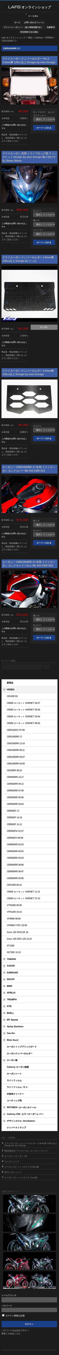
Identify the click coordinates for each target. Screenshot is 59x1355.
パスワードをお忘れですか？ (15, 1330)
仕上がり (37, 210)
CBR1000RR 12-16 (16, 743)
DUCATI (11, 979)
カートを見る (32, 15)
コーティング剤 (14, 1100)
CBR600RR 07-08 (15, 790)
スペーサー (38, 230)
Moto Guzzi (13, 1040)
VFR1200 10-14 (14, 912)
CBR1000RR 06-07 (16, 757)
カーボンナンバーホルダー (19, 1053)
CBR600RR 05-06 (15, 797)
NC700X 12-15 (14, 952)
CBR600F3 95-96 (15, 838)
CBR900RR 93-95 (15, 878)
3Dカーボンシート (13, 1172)
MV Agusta (12, 1020)
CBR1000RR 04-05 (16, 763)
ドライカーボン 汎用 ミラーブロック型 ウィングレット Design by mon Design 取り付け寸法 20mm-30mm (29, 157)
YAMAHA (11, 959)
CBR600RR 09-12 (15, 784)
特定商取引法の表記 (29, 32)
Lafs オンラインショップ (29, 7)
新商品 (10, 683)
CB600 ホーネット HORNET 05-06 (23, 710)
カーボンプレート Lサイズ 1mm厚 (20, 1177)
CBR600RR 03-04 (15, 804)
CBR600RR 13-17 (15, 777)
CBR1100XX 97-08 (16, 730)
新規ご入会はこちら (11, 1333)
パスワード (6, 1305)
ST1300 (10, 945)
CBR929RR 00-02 (15, 851)
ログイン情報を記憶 (15, 1315)
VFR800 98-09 (13, 919)
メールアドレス (8, 1295)
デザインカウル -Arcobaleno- (21, 1121)
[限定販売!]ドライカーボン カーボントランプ (26, 1151)
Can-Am (11, 1033)
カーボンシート (14, 1073)
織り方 (36, 220)
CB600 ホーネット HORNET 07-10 (23, 898)
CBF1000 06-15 (14, 885)
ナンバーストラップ (16, 1127)
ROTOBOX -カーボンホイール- (22, 1107)
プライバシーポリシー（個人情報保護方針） (23, 27)
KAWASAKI (12, 972)
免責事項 (51, 27)
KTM (9, 1006)
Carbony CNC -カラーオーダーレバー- (25, 1114)
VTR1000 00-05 (14, 905)
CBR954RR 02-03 (15, 844)
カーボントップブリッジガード (22, 1046)
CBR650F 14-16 (14, 817)
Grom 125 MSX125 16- (18, 932)
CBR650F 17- (13, 811)
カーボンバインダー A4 (15, 1156)
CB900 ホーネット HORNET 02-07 (23, 703)
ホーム (17, 22)
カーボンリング (11, 1161)
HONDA (10, 689)
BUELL (10, 1013)
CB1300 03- (12, 696)
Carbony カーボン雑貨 (18, 1067)
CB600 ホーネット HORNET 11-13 (23, 892)
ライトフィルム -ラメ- (17, 1087)
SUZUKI (11, 966)
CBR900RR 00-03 (15, 858)
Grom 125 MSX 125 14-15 (19, 939)
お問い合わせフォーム (34, 22)
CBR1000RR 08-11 (16, 750)
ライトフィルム (14, 1080)
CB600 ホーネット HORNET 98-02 (23, 723)
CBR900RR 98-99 (15, 865)
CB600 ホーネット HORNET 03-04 (23, 716)
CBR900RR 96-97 (15, 871)
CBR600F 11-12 (14, 824)
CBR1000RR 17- (14, 736)
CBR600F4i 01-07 (15, 831)
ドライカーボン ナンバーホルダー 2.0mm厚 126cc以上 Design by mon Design (30, 1144)
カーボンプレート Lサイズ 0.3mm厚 (21, 1167)
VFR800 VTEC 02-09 (17, 925)
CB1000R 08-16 (14, 770)
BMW (9, 986)
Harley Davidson (15, 1026)
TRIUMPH (12, 999)
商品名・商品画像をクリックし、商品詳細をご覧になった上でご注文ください (14, 137)
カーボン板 (12, 1060)
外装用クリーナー (15, 1094)
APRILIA (11, 993)
